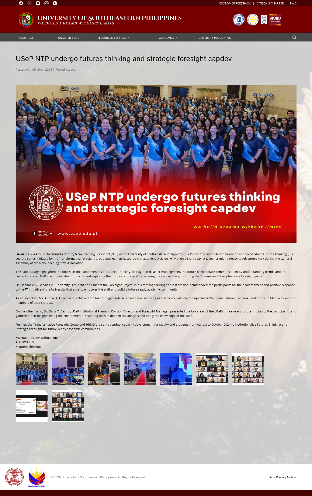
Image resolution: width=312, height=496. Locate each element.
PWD (293, 3)
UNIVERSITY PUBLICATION (214, 37)
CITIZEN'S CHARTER (270, 3)
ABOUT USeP (27, 37)
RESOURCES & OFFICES (112, 37)
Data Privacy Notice (282, 477)
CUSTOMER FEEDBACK (235, 3)
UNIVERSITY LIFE (69, 37)
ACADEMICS (167, 37)
